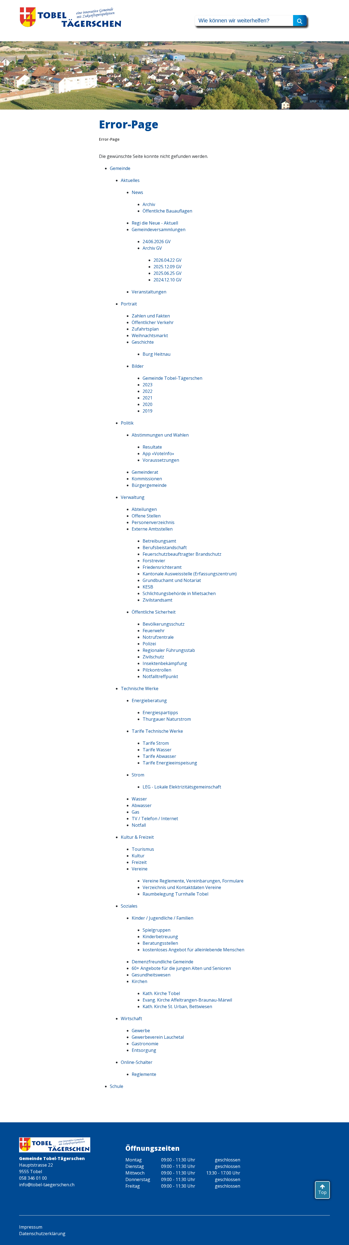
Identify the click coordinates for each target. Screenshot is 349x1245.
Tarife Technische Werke (157, 731)
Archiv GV (152, 248)
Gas (135, 812)
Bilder (138, 366)
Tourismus (143, 849)
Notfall (139, 825)
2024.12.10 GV (168, 280)
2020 (147, 404)
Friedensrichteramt (162, 567)
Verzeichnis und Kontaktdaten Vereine (182, 887)
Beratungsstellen (160, 943)
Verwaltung (133, 497)
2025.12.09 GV (168, 267)
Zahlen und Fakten (151, 316)
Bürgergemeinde (149, 485)
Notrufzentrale (158, 637)
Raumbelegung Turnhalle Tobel (175, 894)
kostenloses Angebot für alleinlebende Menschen (193, 950)
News (137, 192)
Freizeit (139, 862)
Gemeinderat (145, 472)
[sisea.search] (300, 20)
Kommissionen (147, 479)
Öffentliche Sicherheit (154, 612)
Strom (138, 775)
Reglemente (144, 1074)
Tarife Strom (156, 743)
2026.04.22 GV (168, 260)
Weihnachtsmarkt (150, 335)
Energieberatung (149, 700)
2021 (147, 398)
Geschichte (143, 342)
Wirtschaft (131, 1019)
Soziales (129, 906)
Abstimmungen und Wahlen (160, 435)
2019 (147, 411)
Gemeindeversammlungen (158, 229)
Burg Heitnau (156, 354)
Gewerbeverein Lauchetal (158, 1037)
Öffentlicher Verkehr (153, 322)
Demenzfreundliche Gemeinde (162, 962)
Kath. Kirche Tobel (161, 993)
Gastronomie (145, 1044)
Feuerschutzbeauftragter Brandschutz (182, 554)
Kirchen (139, 981)
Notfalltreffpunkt (160, 676)
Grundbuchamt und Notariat (172, 580)
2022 (147, 391)
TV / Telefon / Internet (155, 819)
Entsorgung (144, 1050)
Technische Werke (139, 688)
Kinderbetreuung (160, 937)
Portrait (129, 304)
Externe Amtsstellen (152, 529)
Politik (127, 423)
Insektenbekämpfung (165, 663)
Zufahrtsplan (145, 329)
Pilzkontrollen (157, 670)
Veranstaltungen (149, 292)
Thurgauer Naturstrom (167, 719)
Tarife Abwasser (159, 756)
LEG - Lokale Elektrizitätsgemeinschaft (182, 787)
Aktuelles (130, 180)
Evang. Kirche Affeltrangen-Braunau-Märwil (187, 1000)
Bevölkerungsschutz (164, 624)
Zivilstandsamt (157, 600)
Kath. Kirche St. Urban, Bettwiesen (177, 1006)
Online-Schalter (136, 1062)
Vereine (140, 869)
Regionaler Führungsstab (169, 650)
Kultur (138, 856)
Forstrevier (154, 561)
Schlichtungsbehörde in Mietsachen (179, 593)
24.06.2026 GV (157, 242)
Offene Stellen (146, 516)
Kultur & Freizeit (137, 837)
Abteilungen (144, 509)
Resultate (152, 447)
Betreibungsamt (159, 541)
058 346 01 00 (33, 1178)
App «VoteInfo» (158, 454)
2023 (147, 385)
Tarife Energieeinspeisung (170, 763)
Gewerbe (141, 1031)
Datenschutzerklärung (42, 1234)
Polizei (149, 644)
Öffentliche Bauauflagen (167, 211)
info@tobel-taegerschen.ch (46, 1185)
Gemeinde (120, 168)
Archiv (149, 204)
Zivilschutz (153, 657)
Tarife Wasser (157, 750)
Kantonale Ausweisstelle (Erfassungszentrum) (190, 574)
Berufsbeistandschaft (165, 547)
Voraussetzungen (161, 460)
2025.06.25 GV (168, 273)
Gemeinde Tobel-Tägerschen (172, 378)
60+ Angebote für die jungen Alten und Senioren (181, 968)
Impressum (30, 1227)
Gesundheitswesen (151, 975)
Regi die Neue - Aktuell (155, 223)
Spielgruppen (156, 930)
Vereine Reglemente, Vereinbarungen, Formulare (193, 881)
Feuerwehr (154, 631)
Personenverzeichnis (153, 522)
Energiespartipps (160, 713)
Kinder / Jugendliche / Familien (162, 918)
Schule (116, 1086)
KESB (148, 587)
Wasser (139, 799)
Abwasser (142, 805)
